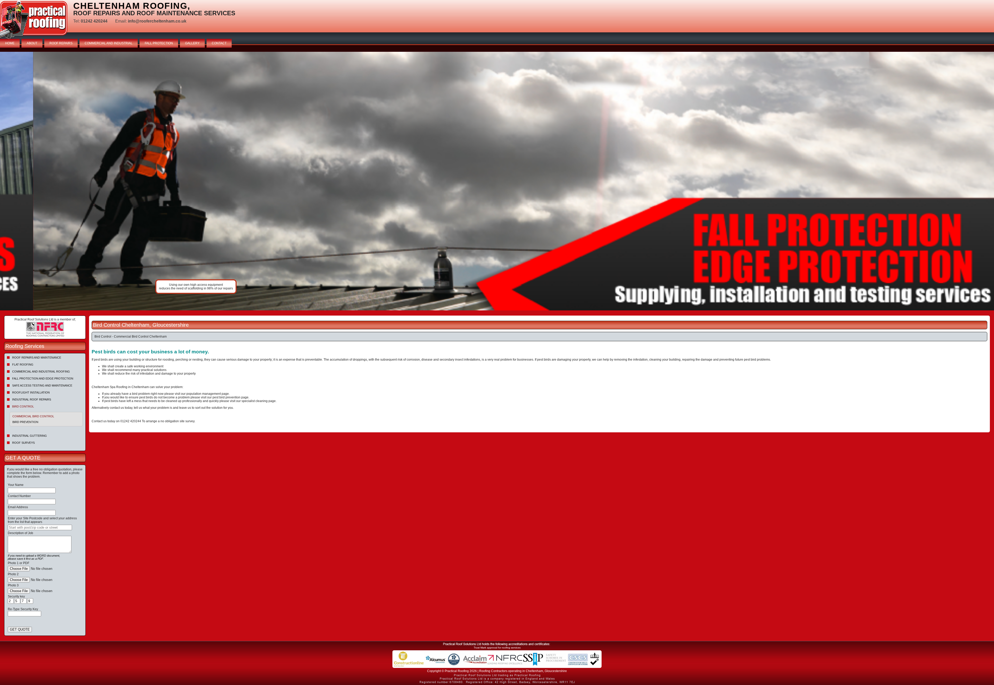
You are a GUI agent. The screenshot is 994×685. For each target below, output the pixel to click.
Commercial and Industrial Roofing (41, 371)
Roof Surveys (23, 442)
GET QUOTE (20, 629)
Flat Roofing (22, 364)
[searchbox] (40, 527)
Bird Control (23, 406)
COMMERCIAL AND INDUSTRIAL (109, 43)
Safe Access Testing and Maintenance (42, 385)
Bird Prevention (25, 422)
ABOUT (32, 43)
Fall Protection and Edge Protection (42, 378)
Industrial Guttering (29, 435)
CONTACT (219, 43)
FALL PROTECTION (159, 43)
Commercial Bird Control (33, 416)
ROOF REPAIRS (60, 43)
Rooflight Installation (31, 392)
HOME (9, 43)
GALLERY (192, 43)
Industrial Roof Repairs (31, 399)
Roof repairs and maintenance (36, 357)
